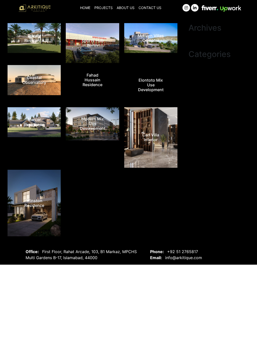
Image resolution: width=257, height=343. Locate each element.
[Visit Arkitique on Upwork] (230, 8)
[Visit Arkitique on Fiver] (210, 7)
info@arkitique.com (183, 257)
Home (85, 8)
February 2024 (202, 37)
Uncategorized (202, 64)
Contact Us (150, 8)
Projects (103, 8)
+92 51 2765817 (182, 251)
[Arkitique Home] (35, 9)
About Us (126, 8)
